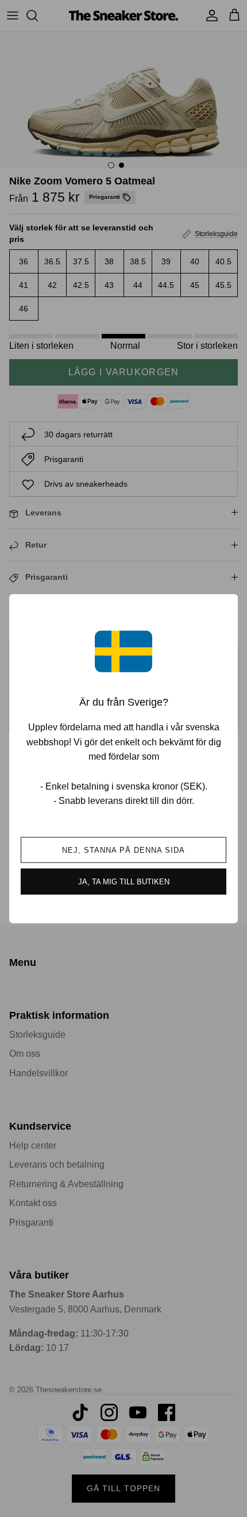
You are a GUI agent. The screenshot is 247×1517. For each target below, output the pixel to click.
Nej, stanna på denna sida (124, 849)
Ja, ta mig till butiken (123, 881)
